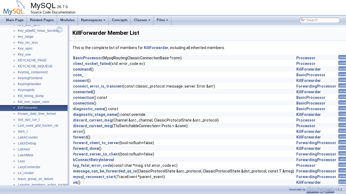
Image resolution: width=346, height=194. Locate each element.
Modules (67, 20)
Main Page (15, 20)
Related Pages (42, 20)
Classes (140, 20)
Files (161, 20)
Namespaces (91, 20)
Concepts (120, 20)
